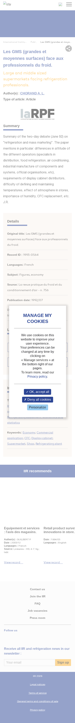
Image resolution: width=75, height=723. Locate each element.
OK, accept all (39, 392)
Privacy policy (37, 376)
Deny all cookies (39, 399)
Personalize (37, 407)
